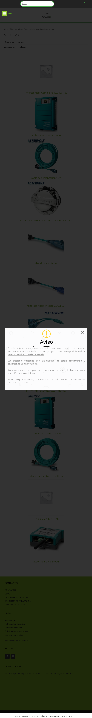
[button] (4, 13)
